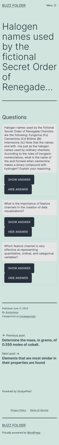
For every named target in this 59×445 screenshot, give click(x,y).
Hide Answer (18, 189)
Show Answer (19, 179)
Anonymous (12, 312)
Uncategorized (27, 316)
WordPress (33, 432)
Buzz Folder (13, 5)
